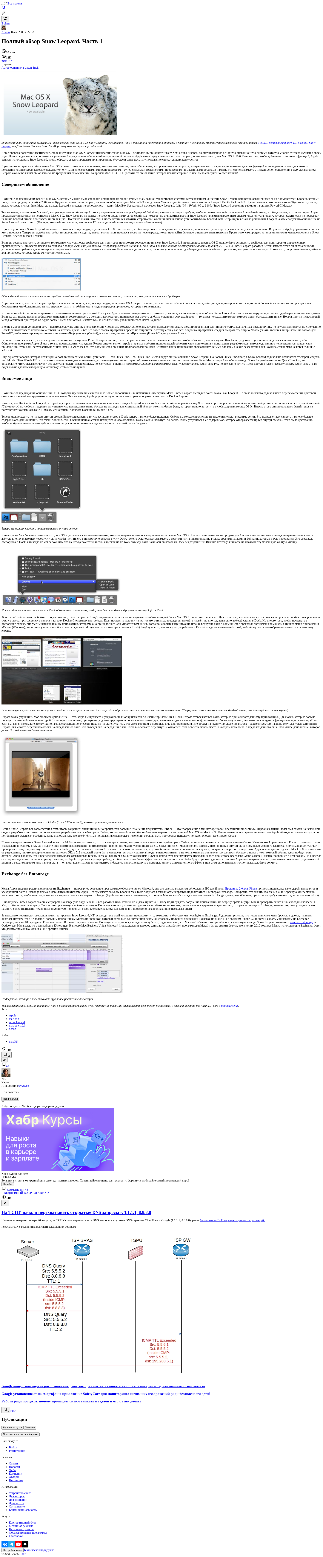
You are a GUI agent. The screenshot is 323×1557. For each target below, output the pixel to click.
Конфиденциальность (23, 1509)
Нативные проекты (21, 1529)
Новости (14, 1466)
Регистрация (17, 1450)
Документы (16, 1503)
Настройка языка (12, 1550)
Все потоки (14, 3)
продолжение (229, 1005)
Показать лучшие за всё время (20, 1434)
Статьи (13, 1463)
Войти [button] (5, 23)
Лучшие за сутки (12, 1427)
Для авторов (17, 1496)
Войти (13, 1447)
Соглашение (17, 1506)
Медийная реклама (21, 1525)
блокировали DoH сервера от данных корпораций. (232, 1220)
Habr (22, 1553)
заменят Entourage (301, 922)
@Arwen (23, 1085)
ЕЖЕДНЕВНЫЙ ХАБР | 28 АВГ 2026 (25, 1193)
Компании (15, 1473)
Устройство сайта (20, 1493)
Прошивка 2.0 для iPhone (241, 888)
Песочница (16, 1480)
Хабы (12, 1470)
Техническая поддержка (39, 1550)
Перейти (7, 1184)
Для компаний (18, 1499)
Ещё (13, 1411)
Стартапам (16, 1536)
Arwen (5, 32)
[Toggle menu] (2, 4)
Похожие (30, 1427)
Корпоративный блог (22, 1522)
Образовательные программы (28, 1532)
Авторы (14, 1476)
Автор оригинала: (20, 67)
